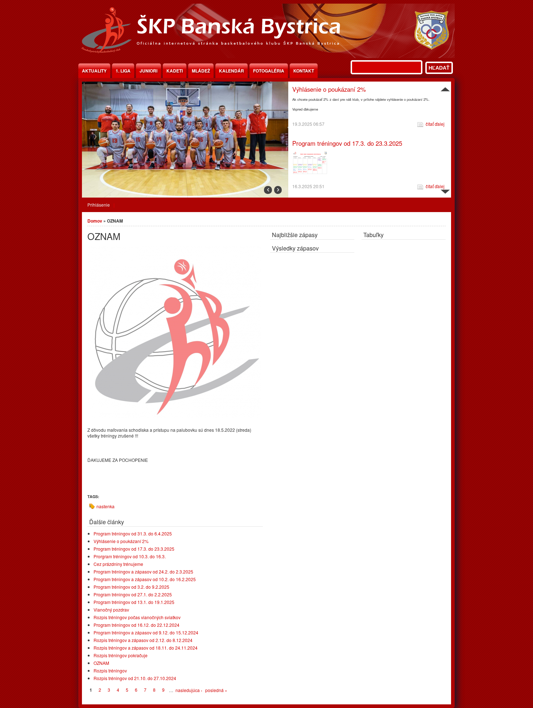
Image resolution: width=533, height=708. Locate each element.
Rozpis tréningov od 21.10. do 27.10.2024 (135, 678)
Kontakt (303, 70)
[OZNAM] (174, 416)
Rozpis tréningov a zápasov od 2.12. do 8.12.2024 (143, 640)
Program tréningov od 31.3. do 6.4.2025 (133, 533)
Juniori (148, 70)
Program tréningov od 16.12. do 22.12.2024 (136, 625)
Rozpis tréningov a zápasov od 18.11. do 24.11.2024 (146, 648)
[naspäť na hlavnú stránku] (266, 56)
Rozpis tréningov (110, 670)
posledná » (216, 690)
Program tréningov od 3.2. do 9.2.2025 (131, 587)
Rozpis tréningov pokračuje (121, 655)
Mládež (201, 70)
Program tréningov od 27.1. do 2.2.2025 (133, 594)
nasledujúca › (188, 690)
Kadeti (174, 70)
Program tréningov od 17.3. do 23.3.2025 (347, 89)
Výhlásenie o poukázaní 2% (121, 541)
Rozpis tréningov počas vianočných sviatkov (137, 617)
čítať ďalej (435, 132)
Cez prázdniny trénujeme (118, 564)
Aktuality (94, 70)
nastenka (105, 506)
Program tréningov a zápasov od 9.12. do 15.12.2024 (146, 632)
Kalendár (231, 70)
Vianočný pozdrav (111, 609)
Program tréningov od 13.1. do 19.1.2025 (134, 602)
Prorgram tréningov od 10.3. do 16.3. (341, 143)
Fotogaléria (268, 70)
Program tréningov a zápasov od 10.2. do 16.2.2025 (145, 579)
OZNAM (101, 663)
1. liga (123, 70)
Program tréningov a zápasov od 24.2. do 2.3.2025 (143, 571)
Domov (94, 221)
